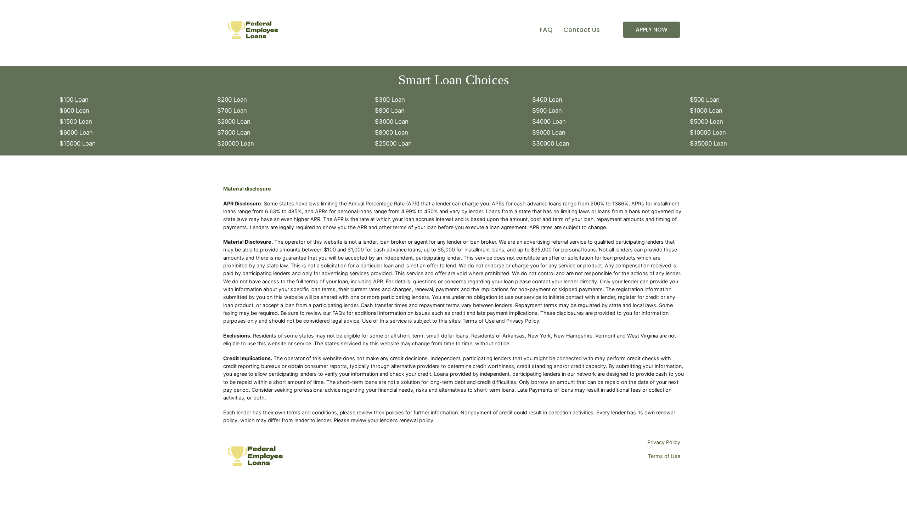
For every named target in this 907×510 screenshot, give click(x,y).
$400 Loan (547, 99)
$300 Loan (390, 99)
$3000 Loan (392, 121)
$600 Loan (74, 110)
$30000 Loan (550, 143)
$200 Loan (232, 99)
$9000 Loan (548, 132)
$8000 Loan (391, 132)
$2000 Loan (233, 121)
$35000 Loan (708, 143)
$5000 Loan (706, 121)
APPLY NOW (651, 30)
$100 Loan (74, 99)
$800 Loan (390, 110)
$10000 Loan (708, 132)
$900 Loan (547, 110)
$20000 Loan (235, 143)
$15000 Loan (78, 143)
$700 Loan (232, 110)
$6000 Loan (76, 132)
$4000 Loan (549, 121)
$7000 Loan (233, 132)
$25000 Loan (393, 143)
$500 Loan (705, 99)
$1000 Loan (706, 110)
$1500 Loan (76, 121)
